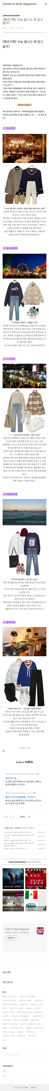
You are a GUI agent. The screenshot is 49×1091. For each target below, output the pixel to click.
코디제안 (7, 1020)
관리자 (33, 1087)
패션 (5, 1028)
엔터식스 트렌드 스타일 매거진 (17, 932)
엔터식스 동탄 (37, 1004)
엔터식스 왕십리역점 (35, 1028)
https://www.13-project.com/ (18, 793)
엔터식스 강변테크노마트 (30, 1024)
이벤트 (6, 1016)
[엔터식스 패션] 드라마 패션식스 (14, 848)
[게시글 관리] (13, 817)
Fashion (18, 828)
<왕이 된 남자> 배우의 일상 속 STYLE (16, 832)
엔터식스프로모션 (10, 1024)
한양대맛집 (38, 1016)
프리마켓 (32, 1035)
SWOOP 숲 (11, 778)
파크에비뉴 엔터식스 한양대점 (29, 1012)
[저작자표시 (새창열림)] (29, 817)
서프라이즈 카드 (17, 1028)
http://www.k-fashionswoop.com (20, 774)
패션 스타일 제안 (10, 996)
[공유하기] (10, 817)
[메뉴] (46, 4)
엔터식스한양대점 (21, 1020)
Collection (8, 828)
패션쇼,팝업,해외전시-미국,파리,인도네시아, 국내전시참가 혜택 (23, 802)
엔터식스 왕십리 (33, 1008)
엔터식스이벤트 (26, 1000)
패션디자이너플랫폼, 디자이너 (20, 796)
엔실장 (20, 1032)
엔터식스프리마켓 (10, 1004)
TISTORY (25, 1087)
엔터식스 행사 (9, 1012)
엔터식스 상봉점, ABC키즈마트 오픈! (16, 840)
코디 (5, 1008)
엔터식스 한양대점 (28, 996)
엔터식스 (30, 1032)
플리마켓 (35, 1020)
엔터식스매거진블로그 (21, 1016)
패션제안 (24, 1004)
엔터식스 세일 (9, 1035)
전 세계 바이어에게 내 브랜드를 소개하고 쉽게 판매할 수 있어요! (23, 783)
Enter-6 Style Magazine (17, 928)
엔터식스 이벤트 (17, 1008)
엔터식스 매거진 (10, 1000)
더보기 (5, 1040)
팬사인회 (39, 1000)
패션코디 (21, 1035)
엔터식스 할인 (9, 1032)
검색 (43, 1054)
